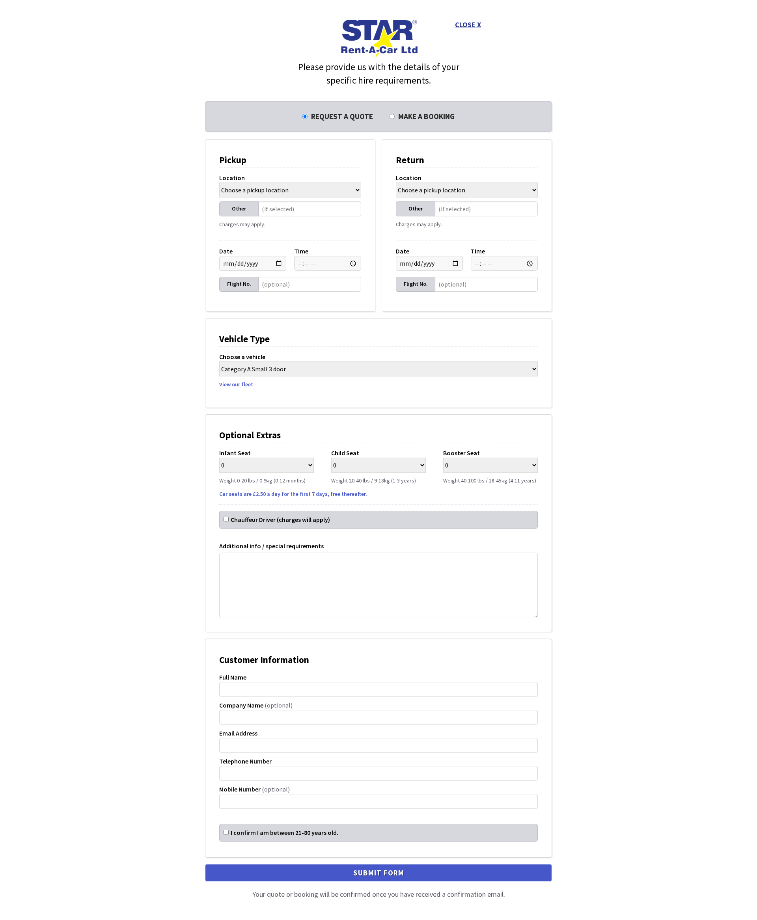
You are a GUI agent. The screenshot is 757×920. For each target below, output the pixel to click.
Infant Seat (262, 466)
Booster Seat (489, 466)
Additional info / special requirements (271, 546)
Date (226, 251)
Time (301, 251)
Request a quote (341, 116)
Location (232, 178)
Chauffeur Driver (280, 519)
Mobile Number (254, 789)
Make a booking (426, 116)
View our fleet (236, 384)
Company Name (256, 705)
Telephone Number (245, 761)
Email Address (238, 733)
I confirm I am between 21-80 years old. (284, 832)
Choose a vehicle (242, 370)
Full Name (232, 677)
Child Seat (373, 466)
